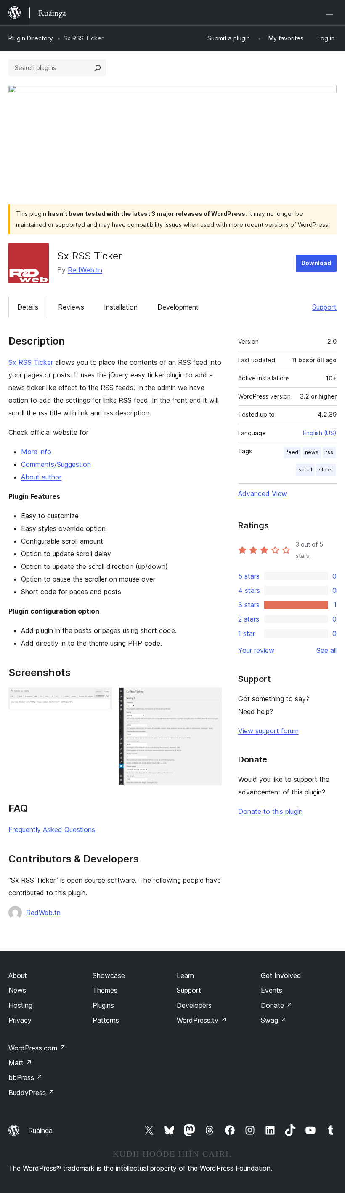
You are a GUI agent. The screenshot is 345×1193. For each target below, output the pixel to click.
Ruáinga (40, 1130)
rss (329, 452)
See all (326, 650)
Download (316, 263)
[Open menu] (331, 12)
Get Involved (281, 975)
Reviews (71, 307)
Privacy (20, 1020)
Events (271, 990)
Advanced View (262, 493)
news (311, 452)
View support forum (268, 731)
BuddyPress (31, 1092)
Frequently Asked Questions (51, 829)
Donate (276, 1005)
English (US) (320, 432)
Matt (20, 1062)
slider (326, 469)
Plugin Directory (30, 38)
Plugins (103, 1005)
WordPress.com (37, 1048)
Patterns (106, 1020)
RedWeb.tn (85, 270)
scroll (305, 469)
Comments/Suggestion (56, 464)
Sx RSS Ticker (30, 362)
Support (324, 307)
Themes (105, 990)
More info (36, 451)
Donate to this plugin (270, 811)
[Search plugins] (97, 67)
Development (178, 307)
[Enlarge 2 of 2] (210, 699)
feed (292, 452)
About (17, 975)
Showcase (109, 975)
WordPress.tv (202, 1020)
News (17, 990)
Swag (274, 1020)
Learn (185, 975)
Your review (256, 650)
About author (41, 477)
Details (27, 307)
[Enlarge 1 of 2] (100, 699)
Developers (194, 1005)
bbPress (25, 1077)
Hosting (20, 1005)
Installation (121, 307)
